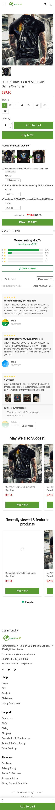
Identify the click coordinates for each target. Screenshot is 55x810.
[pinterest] (15, 670)
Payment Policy (10, 778)
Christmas (7, 698)
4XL (44, 105)
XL (22, 105)
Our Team (6, 763)
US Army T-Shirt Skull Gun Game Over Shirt (20, 488)
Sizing (5, 728)
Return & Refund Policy (13, 743)
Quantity (6, 118)
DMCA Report (27, 797)
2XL (29, 105)
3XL (37, 105)
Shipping (6, 733)
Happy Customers (11, 703)
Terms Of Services (11, 773)
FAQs (4, 723)
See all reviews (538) (27, 244)
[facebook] (4, 670)
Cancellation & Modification (16, 738)
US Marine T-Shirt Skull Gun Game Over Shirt (21, 574)
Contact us (7, 718)
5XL (5, 111)
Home (5, 683)
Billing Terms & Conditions (15, 783)
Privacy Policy (9, 768)
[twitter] (10, 670)
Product (6, 693)
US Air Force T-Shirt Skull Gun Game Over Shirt (26, 168)
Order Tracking (9, 748)
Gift (3, 688)
